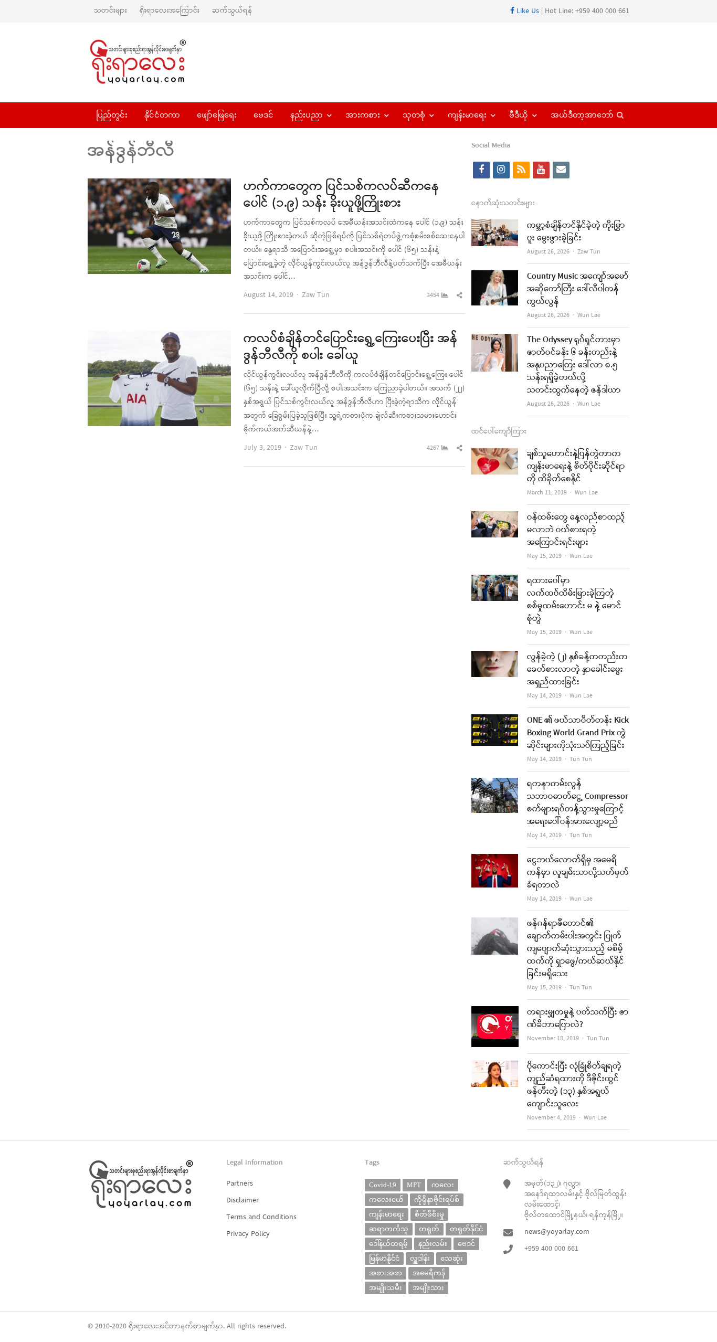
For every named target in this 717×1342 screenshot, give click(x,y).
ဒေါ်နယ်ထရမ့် (388, 1244)
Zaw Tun (316, 295)
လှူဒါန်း (420, 1258)
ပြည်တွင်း (112, 115)
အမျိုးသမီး (385, 1288)
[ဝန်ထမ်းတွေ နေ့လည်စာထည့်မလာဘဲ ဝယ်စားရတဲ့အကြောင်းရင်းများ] (495, 518)
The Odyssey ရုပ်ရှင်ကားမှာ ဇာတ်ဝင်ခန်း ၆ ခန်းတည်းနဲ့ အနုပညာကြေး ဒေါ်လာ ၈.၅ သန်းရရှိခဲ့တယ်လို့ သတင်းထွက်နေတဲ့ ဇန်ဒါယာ (574, 365)
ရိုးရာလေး (143, 1326)
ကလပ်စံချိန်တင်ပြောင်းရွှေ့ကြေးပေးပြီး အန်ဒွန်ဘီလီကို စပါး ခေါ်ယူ (351, 347)
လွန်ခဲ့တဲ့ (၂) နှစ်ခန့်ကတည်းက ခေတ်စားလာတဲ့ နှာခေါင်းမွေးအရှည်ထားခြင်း (577, 669)
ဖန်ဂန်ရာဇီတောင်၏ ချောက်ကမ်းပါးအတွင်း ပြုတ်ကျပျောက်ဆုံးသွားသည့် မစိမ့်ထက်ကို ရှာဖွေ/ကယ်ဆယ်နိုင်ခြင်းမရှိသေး (575, 949)
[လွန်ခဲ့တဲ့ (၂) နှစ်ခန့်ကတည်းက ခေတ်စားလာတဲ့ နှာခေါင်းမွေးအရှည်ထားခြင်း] (495, 657)
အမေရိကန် (429, 1273)
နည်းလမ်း (432, 1244)
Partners (239, 1184)
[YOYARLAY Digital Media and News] (151, 62)
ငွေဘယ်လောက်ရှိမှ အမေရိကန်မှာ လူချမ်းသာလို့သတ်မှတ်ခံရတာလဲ (578, 872)
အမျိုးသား (428, 1288)
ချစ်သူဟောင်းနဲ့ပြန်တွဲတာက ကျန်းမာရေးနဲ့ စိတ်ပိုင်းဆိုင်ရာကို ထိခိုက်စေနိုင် (576, 466)
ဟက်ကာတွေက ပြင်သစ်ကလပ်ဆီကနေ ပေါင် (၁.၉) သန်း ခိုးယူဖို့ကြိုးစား (341, 195)
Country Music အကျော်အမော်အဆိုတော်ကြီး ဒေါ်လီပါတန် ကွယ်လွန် (578, 289)
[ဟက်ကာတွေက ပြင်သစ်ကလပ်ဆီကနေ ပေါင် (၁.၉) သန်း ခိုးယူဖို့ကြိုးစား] (159, 185)
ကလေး (442, 1185)
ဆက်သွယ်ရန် (232, 11)
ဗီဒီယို (518, 115)
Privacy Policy (248, 1234)
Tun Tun (581, 759)
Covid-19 (382, 1185)
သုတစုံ (414, 115)
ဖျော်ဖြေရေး (217, 115)
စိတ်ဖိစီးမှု (429, 1214)
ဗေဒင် (263, 115)
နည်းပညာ (306, 115)
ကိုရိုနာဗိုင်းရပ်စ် (436, 1199)
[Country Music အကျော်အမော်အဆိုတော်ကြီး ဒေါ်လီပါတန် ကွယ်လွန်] (495, 277)
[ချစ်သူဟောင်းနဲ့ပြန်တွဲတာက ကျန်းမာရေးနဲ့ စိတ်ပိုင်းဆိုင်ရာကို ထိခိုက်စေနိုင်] (495, 454)
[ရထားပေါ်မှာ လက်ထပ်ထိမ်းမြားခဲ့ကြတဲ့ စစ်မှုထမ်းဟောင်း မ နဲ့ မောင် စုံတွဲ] (495, 581)
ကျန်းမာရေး (467, 115)
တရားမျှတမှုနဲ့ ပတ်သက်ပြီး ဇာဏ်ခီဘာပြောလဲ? (578, 1019)
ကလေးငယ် (386, 1199)
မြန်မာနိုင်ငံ (384, 1258)
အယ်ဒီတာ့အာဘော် (582, 115)
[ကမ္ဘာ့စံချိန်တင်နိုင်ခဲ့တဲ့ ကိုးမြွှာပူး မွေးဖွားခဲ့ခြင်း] (495, 226)
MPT (414, 1185)
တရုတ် (429, 1229)
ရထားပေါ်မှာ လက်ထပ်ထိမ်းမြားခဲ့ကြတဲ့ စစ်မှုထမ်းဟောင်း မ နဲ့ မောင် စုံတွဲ (574, 600)
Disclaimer (242, 1201)
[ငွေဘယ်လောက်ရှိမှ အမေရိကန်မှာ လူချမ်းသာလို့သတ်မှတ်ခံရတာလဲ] (495, 860)
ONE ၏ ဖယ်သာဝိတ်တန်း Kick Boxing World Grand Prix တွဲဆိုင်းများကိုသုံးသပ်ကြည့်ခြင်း (578, 733)
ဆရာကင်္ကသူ (388, 1229)
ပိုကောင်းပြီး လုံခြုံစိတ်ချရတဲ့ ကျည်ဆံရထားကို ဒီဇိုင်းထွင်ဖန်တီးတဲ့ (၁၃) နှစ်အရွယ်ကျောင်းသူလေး (574, 1085)
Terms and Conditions (261, 1217)
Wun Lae (588, 315)
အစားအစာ (385, 1273)
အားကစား (362, 115)
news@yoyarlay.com (556, 1232)
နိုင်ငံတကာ (162, 115)
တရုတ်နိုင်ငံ (466, 1229)
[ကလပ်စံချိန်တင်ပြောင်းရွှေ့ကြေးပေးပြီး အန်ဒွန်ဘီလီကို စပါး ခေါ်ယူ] (159, 337)
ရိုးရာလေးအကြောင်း (169, 11)
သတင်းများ (110, 11)
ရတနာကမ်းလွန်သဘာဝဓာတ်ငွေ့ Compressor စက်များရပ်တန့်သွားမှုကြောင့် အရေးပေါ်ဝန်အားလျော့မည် (577, 803)
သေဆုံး (451, 1258)
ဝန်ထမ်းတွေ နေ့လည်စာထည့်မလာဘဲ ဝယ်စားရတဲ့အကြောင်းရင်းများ (576, 530)
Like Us (526, 11)
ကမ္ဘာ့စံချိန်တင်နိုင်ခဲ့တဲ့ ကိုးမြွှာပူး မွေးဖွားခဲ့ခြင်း (576, 232)
